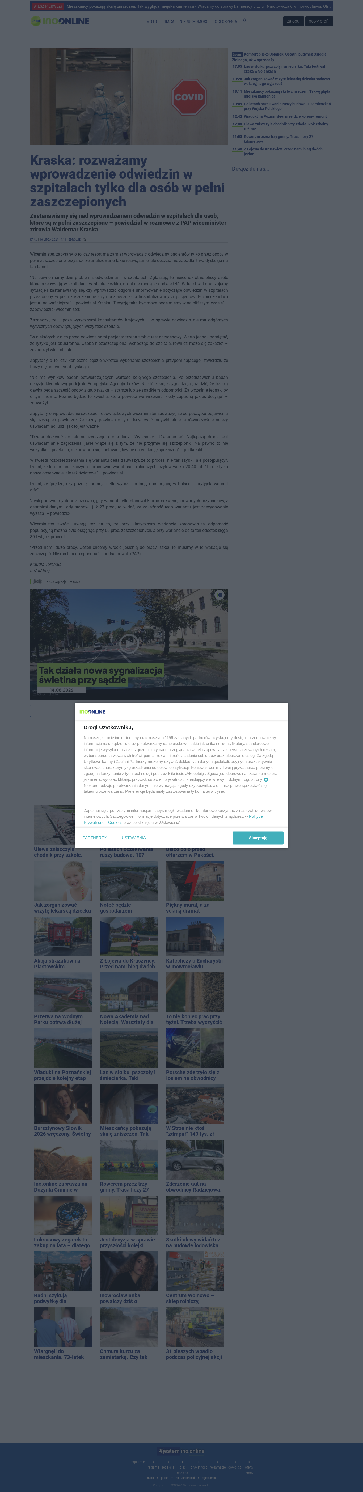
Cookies (115, 822)
